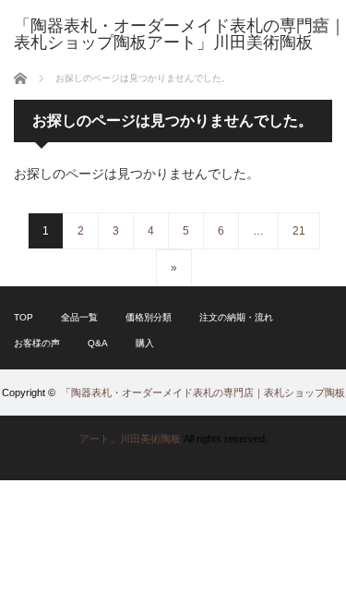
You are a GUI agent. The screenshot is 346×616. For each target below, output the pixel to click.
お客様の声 (37, 343)
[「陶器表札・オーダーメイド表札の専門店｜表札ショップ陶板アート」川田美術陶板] (180, 34)
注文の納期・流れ (236, 317)
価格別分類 (148, 317)
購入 (145, 343)
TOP (23, 317)
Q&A (98, 343)
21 (298, 230)
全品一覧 (79, 317)
